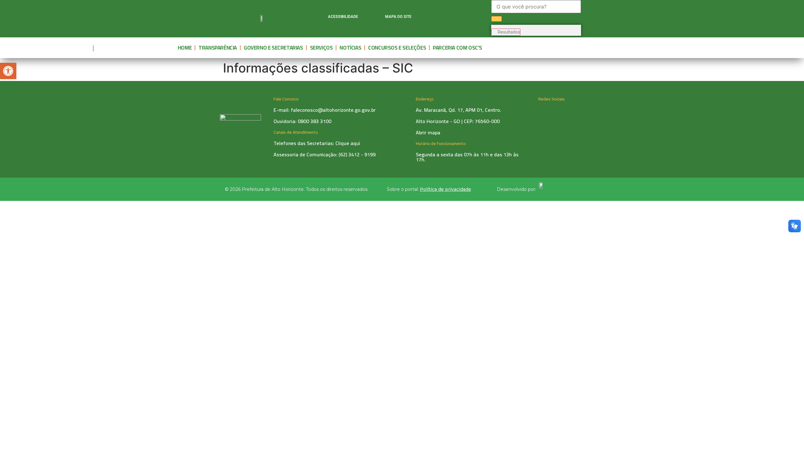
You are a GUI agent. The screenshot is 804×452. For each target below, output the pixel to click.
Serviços (321, 48)
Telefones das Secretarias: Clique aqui (317, 143)
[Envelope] (469, 18)
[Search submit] (496, 19)
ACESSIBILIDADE (343, 16)
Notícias (350, 48)
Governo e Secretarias (273, 48)
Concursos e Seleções (397, 48)
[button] (8, 71)
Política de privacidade (445, 189)
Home (185, 48)
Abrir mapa (428, 132)
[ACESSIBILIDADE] (320, 18)
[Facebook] (433, 18)
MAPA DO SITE (398, 16)
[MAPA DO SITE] (377, 18)
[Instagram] (445, 18)
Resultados (509, 32)
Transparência (217, 48)
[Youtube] (457, 18)
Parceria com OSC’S (457, 48)
